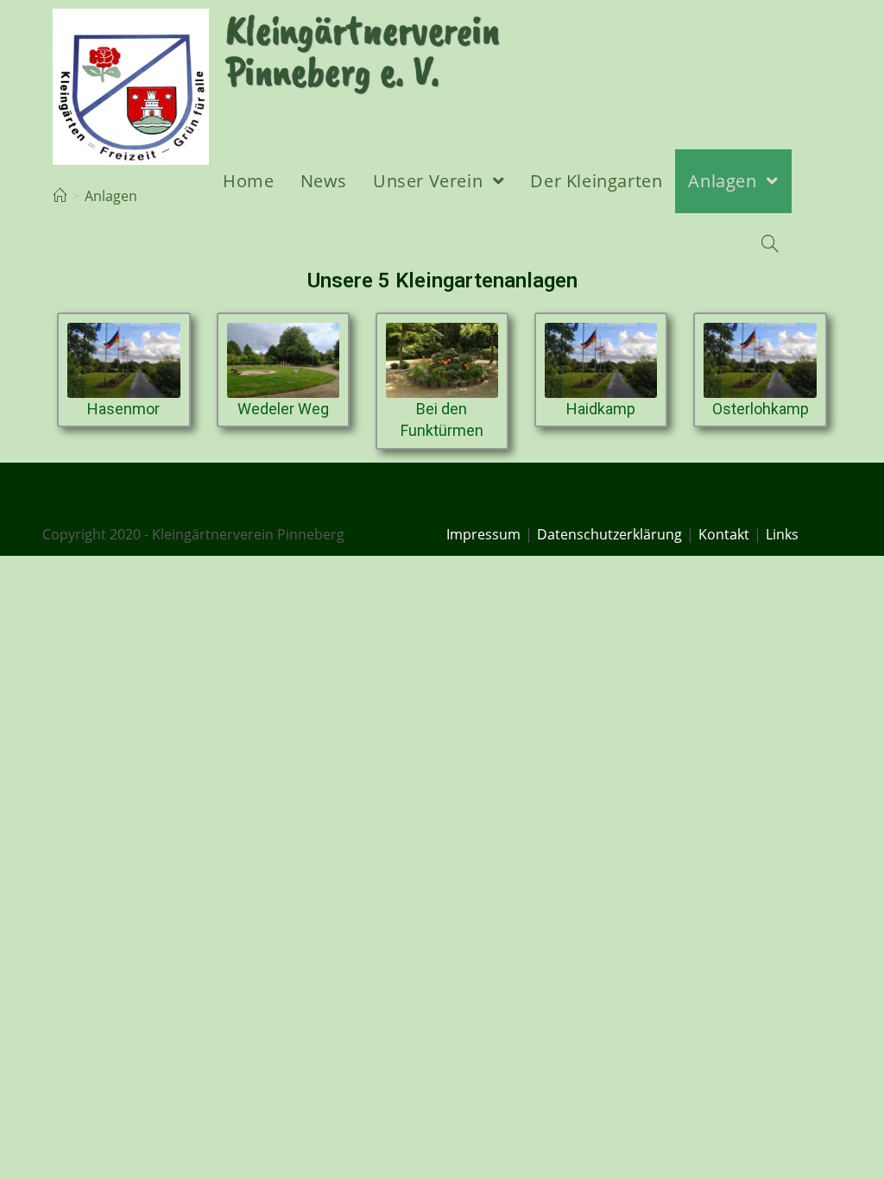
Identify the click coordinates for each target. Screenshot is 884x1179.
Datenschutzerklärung (609, 534)
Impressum (483, 534)
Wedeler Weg (283, 409)
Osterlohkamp (760, 409)
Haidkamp (600, 409)
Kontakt (723, 534)
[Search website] (770, 245)
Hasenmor (123, 409)
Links (782, 534)
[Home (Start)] (59, 197)
